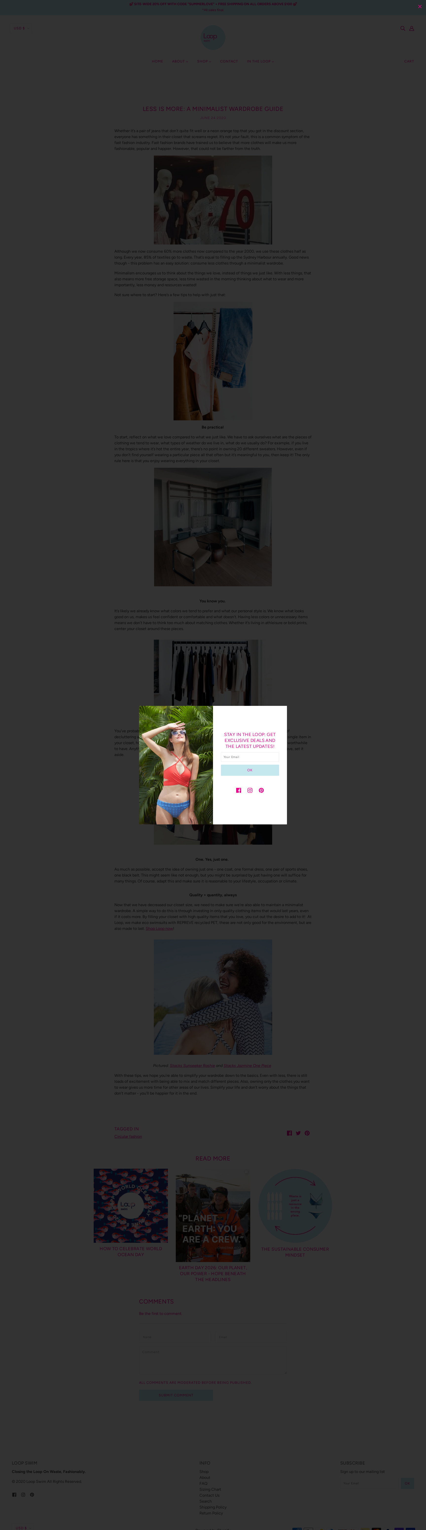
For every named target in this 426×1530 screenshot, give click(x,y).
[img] (238, 790)
